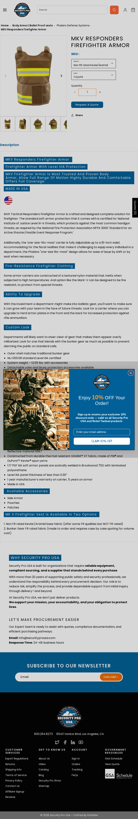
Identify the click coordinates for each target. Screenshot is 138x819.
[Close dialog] (130, 372)
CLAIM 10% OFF (101, 441)
